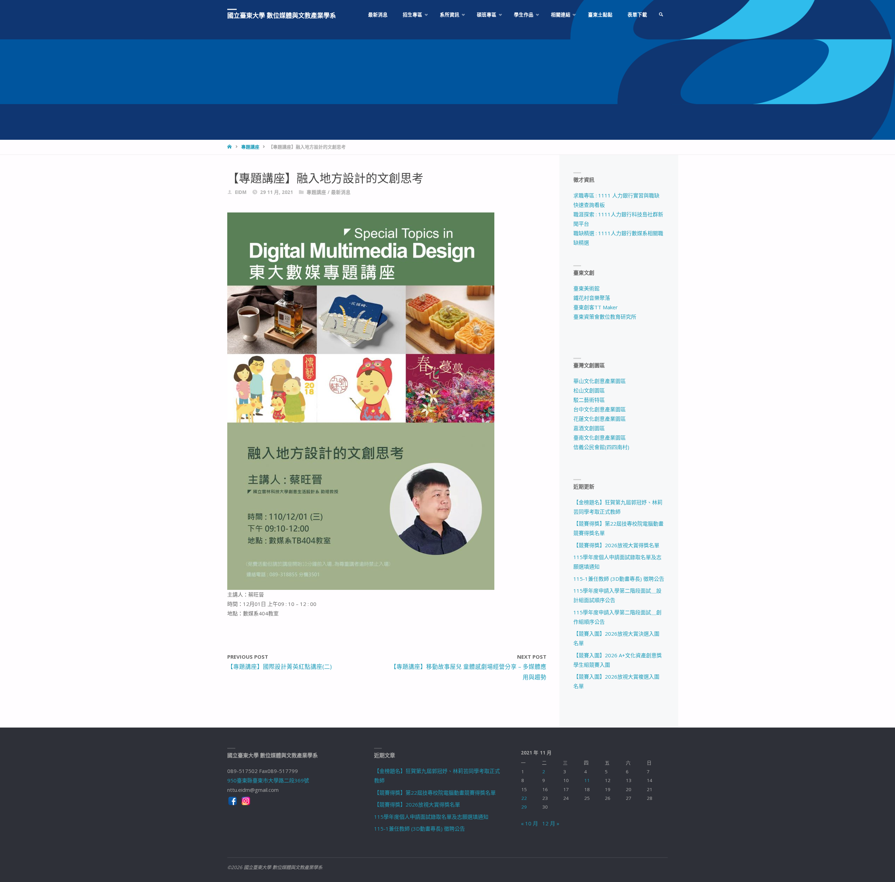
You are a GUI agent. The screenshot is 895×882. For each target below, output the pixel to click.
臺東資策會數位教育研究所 (604, 316)
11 (587, 780)
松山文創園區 (589, 390)
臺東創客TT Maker (595, 307)
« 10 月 (529, 823)
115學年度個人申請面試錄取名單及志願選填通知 (431, 816)
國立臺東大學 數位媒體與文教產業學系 (281, 15)
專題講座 (250, 147)
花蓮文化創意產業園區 (599, 418)
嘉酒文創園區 (589, 428)
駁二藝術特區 (589, 399)
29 (524, 807)
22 (524, 798)
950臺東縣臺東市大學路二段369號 (268, 780)
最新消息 (341, 192)
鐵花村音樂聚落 (591, 297)
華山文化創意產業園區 (599, 380)
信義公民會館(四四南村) (601, 446)
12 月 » (550, 823)
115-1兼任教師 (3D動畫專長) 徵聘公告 (618, 578)
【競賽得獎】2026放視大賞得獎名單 (616, 545)
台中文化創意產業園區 (599, 409)
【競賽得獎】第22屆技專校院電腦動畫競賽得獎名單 (435, 792)
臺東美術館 (586, 288)
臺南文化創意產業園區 (599, 437)
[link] (661, 15)
